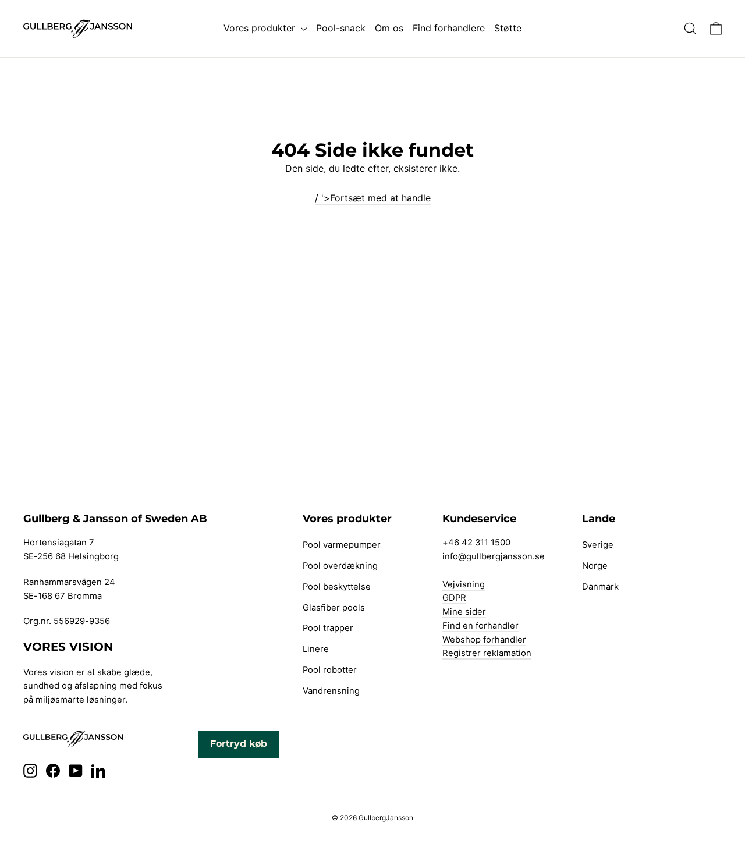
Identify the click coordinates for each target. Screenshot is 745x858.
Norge (595, 566)
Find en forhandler (480, 626)
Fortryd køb (238, 743)
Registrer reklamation (486, 653)
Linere (316, 649)
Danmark (600, 587)
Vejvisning (463, 584)
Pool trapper (328, 628)
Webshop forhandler (484, 639)
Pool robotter (330, 670)
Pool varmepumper (342, 545)
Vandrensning (331, 691)
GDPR (454, 598)
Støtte (508, 28)
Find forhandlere (449, 28)
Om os (389, 28)
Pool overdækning (340, 566)
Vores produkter (261, 28)
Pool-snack (341, 28)
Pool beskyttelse (337, 587)
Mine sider (464, 612)
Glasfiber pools (334, 607)
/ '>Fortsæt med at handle (373, 198)
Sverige (597, 545)
